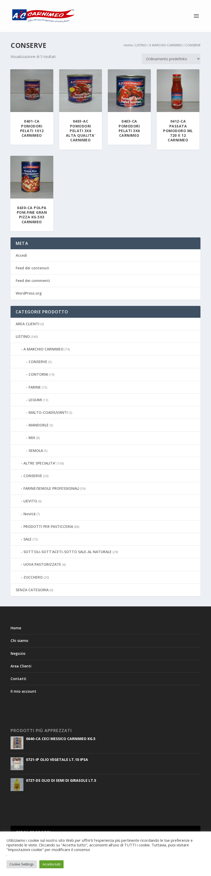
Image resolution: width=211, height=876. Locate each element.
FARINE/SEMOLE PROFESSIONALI (51, 488)
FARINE (35, 387)
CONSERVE (38, 361)
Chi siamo (19, 640)
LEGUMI (35, 399)
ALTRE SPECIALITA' (39, 463)
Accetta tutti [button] (51, 864)
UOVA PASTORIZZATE (42, 564)
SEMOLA (36, 450)
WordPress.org (29, 293)
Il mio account (23, 691)
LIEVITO (30, 501)
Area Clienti (21, 666)
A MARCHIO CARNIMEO (166, 45)
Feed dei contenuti (32, 267)
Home (128, 45)
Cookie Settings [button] (22, 864)
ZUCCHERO (33, 577)
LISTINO (141, 45)
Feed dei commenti (33, 280)
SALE (27, 539)
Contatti (18, 678)
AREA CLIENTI (27, 323)
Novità (29, 513)
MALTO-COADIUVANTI (48, 412)
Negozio (18, 653)
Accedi (21, 255)
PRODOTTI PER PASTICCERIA (48, 526)
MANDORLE (39, 425)
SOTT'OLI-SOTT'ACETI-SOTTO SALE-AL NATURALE (67, 551)
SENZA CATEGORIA (32, 589)
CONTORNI (38, 374)
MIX (32, 437)
